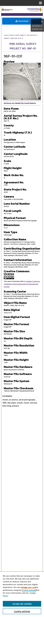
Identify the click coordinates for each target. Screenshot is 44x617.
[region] (22, 594)
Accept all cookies (22, 604)
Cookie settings (29, 590)
